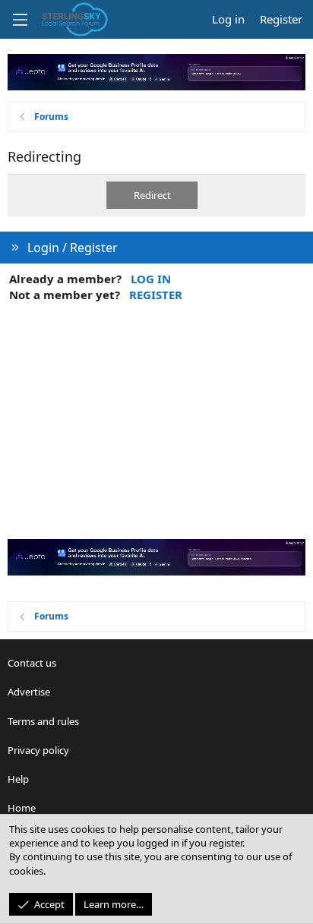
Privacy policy (38, 750)
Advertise (29, 692)
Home (22, 808)
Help (18, 779)
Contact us (32, 663)
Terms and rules (43, 721)
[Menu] (19, 20)
